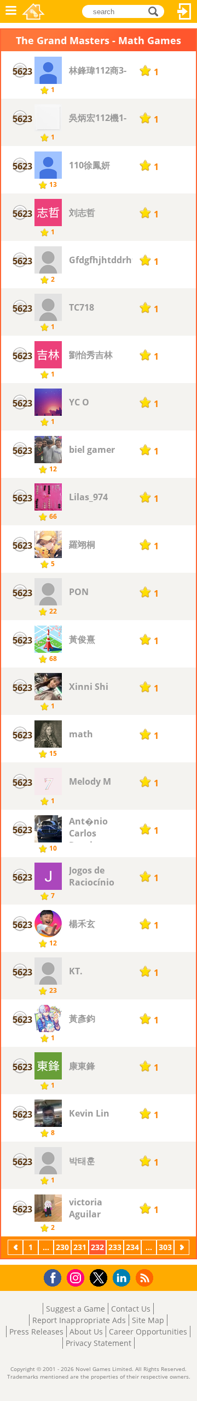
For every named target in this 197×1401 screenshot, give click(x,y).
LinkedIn (123, 1278)
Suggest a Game (75, 1308)
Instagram (77, 1277)
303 (165, 1247)
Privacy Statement (98, 1343)
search (156, 10)
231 (79, 1247)
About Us (86, 1331)
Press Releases (36, 1331)
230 (62, 1247)
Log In (184, 11)
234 (132, 1247)
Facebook (55, 1276)
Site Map (148, 1320)
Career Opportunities (148, 1331)
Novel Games (33, 11)
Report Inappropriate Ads (79, 1320)
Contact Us (130, 1308)
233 (114, 1247)
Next (182, 1247)
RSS (146, 1277)
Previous (16, 1247)
